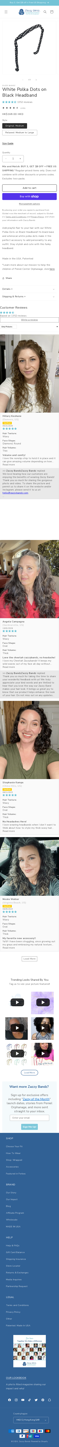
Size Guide (7, 143)
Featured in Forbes (16, 1173)
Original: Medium (14, 125)
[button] (6, 12)
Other (9, 1318)
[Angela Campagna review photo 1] (29, 579)
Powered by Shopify (39, 1441)
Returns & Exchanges (17, 1272)
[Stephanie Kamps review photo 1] (29, 740)
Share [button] (9, 278)
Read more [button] (9, 464)
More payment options (29, 204)
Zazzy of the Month (36, 1099)
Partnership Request (16, 1286)
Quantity (6, 152)
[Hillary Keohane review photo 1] (29, 373)
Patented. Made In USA (18, 1325)
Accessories (12, 1166)
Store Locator (13, 1265)
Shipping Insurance (16, 1259)
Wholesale (11, 1219)
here (52, 269)
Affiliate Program (15, 1213)
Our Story (11, 1192)
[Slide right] (36, 80)
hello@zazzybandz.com (15, 492)
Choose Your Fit (14, 1146)
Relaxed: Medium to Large (19, 132)
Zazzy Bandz (25, 1441)
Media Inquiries (14, 1279)
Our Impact (12, 1199)
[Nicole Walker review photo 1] (29, 866)
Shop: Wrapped (14, 1160)
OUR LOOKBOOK (16, 1377)
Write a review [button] (29, 319)
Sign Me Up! (29, 1127)
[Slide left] (23, 80)
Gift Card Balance (15, 1252)
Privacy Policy (13, 1312)
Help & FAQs (13, 1245)
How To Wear (13, 1153)
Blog (8, 1206)
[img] (29, 428)
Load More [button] (29, 958)
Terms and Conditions (17, 1305)
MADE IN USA (13, 1226)
